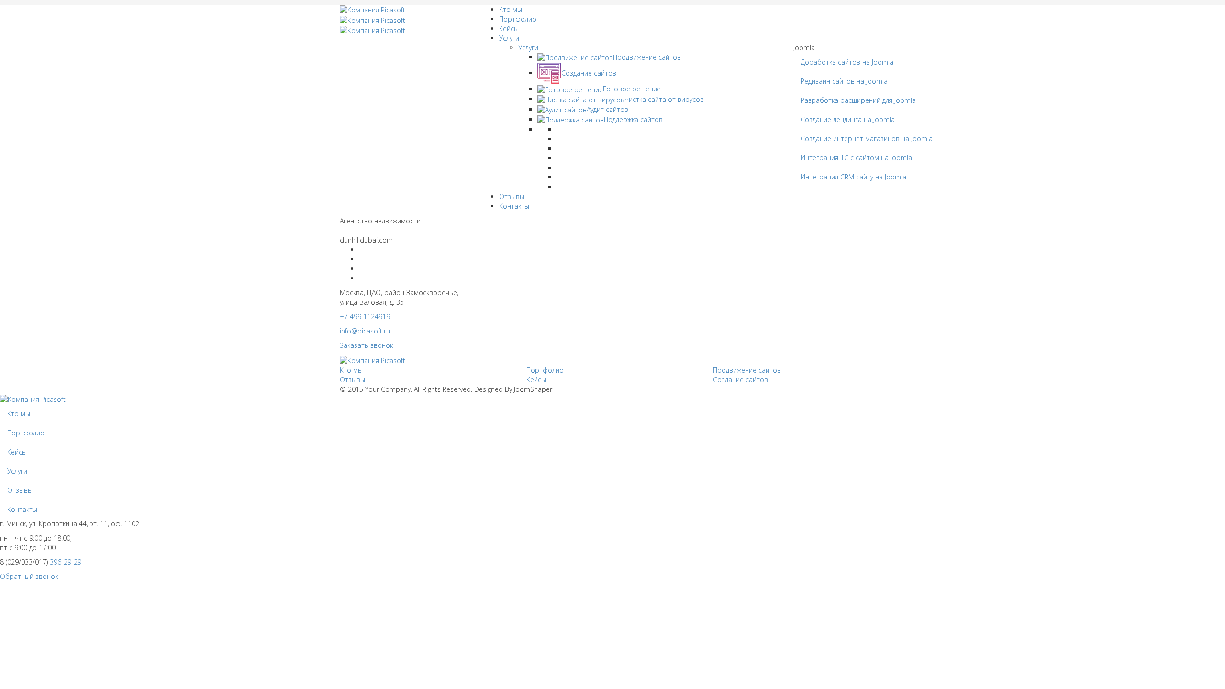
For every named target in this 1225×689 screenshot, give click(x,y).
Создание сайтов (740, 379)
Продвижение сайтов (747, 370)
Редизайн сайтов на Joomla (844, 81)
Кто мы (510, 9)
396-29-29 (65, 562)
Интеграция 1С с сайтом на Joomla (856, 157)
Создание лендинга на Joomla (848, 119)
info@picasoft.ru (365, 330)
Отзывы (511, 196)
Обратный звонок (29, 576)
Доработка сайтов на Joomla (847, 62)
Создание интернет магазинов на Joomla (867, 138)
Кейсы (509, 28)
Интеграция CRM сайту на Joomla (853, 176)
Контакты (514, 206)
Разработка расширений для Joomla (858, 100)
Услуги (509, 38)
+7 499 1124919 (365, 316)
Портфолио (517, 18)
